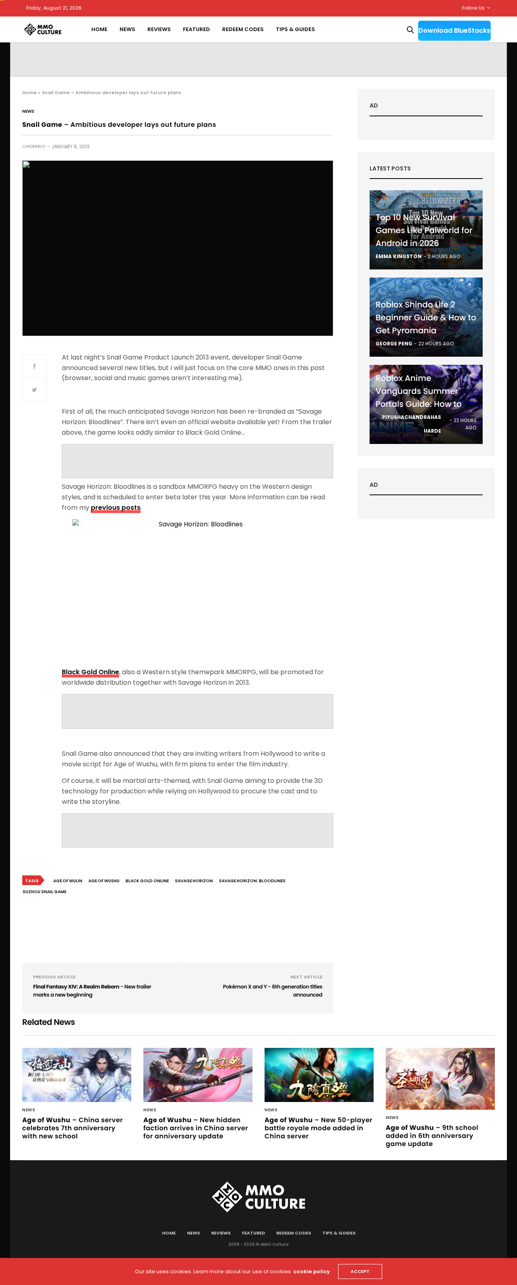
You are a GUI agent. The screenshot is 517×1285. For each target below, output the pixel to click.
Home (99, 29)
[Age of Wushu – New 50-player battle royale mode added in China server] (319, 1075)
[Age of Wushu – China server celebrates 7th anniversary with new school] (76, 1075)
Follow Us (473, 7)
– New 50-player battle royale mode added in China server (318, 1128)
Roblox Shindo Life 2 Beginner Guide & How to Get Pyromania (426, 317)
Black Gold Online (147, 881)
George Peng (394, 343)
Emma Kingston (399, 256)
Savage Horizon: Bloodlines (252, 881)
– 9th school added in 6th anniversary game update (432, 1135)
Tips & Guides (295, 29)
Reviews (159, 29)
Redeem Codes (243, 29)
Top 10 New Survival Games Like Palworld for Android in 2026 (424, 230)
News (127, 29)
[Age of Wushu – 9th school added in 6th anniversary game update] (440, 1078)
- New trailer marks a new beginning (92, 991)
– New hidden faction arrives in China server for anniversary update (195, 1128)
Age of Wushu (104, 881)
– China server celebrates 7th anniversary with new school (72, 1128)
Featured (196, 29)
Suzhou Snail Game (44, 892)
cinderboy (34, 146)
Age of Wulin (67, 881)
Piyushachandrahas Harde (411, 424)
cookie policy (311, 1271)
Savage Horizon (194, 881)
